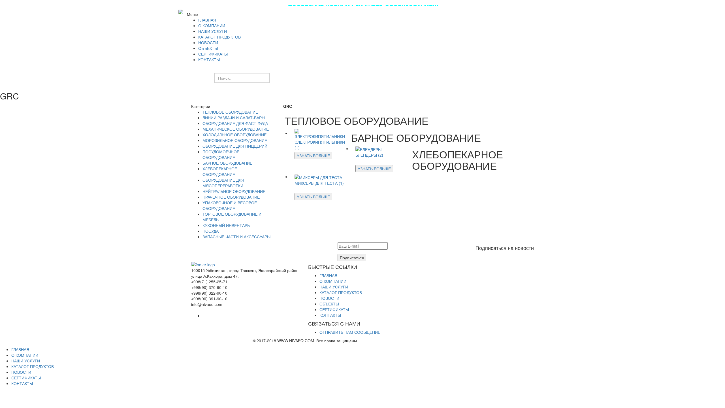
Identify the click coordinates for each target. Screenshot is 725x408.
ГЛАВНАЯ (328, 275)
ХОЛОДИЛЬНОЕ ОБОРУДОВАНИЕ (234, 134)
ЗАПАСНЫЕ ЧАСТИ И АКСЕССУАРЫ (236, 236)
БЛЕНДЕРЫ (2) (369, 155)
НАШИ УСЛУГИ (333, 287)
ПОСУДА (210, 231)
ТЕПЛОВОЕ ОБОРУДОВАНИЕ (230, 112)
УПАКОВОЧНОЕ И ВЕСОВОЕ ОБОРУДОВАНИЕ (229, 205)
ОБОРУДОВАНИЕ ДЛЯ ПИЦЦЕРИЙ (234, 146)
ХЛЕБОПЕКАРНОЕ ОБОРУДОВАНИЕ (219, 171)
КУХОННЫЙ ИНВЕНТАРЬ (226, 225)
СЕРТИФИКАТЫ (334, 309)
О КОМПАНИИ (332, 281)
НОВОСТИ (329, 298)
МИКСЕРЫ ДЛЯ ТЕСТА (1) (319, 183)
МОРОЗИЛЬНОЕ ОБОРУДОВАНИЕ (234, 140)
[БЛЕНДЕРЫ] (368, 148)
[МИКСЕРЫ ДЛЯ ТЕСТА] (318, 176)
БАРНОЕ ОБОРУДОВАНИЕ (227, 163)
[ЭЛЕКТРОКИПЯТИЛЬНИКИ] (321, 133)
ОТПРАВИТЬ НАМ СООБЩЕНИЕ (349, 332)
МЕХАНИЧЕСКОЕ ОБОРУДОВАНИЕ (235, 129)
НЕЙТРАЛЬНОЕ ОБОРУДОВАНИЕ (233, 191)
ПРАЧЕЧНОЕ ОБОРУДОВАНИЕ (231, 197)
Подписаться (352, 257)
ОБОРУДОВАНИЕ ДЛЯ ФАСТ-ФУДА (235, 123)
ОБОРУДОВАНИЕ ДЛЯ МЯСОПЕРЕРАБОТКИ (223, 182)
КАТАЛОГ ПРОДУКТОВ (340, 292)
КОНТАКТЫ (330, 315)
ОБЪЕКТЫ (329, 304)
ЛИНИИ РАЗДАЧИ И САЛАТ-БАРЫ (233, 117)
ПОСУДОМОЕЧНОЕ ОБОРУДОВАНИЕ (220, 154)
